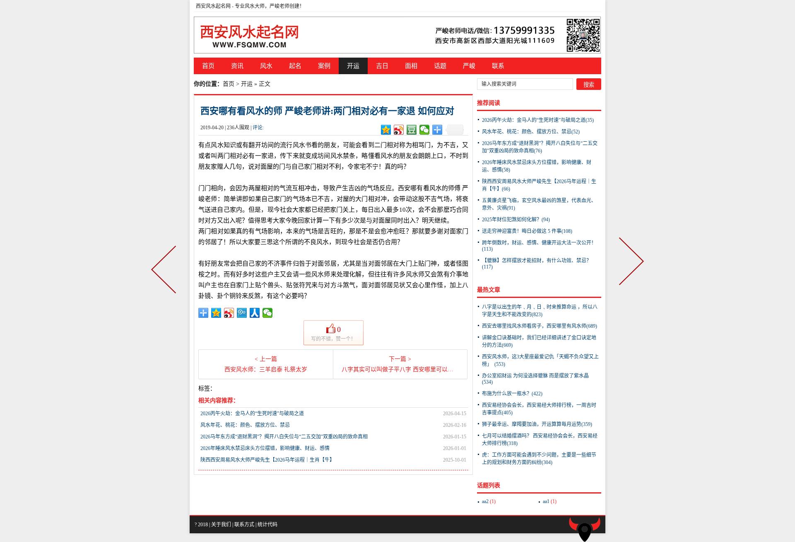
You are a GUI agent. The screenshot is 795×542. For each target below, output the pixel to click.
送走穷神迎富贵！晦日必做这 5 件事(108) (527, 231)
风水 (266, 66)
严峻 (469, 66)
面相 (411, 66)
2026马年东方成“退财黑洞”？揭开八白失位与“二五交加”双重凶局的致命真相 (284, 437)
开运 (353, 66)
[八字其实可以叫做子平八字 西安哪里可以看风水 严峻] (629, 271)
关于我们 (221, 524)
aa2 (489, 501)
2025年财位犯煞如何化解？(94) (516, 220)
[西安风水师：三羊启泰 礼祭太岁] (165, 271)
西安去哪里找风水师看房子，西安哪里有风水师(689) (539, 326)
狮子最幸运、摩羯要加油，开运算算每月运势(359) (537, 424)
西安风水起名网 (213, 6)
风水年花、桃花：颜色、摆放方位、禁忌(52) (531, 132)
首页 (208, 66)
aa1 (549, 501)
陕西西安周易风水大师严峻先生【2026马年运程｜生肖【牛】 (267, 460)
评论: (258, 128)
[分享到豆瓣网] (412, 130)
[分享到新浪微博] (399, 130)
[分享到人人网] (255, 313)
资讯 (237, 66)
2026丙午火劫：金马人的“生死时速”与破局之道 (252, 413)
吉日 (382, 66)
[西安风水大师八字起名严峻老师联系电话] (397, 34)
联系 (498, 66)
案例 (324, 66)
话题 (440, 66)
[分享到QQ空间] (386, 130)
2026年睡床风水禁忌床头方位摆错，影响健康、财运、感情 (265, 448)
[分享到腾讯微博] (242, 313)
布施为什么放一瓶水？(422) (512, 394)
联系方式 (244, 524)
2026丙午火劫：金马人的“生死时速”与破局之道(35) (538, 120)
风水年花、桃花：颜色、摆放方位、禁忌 (245, 425)
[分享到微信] (424, 130)
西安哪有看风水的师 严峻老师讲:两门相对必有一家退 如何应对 (327, 111)
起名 (295, 66)
